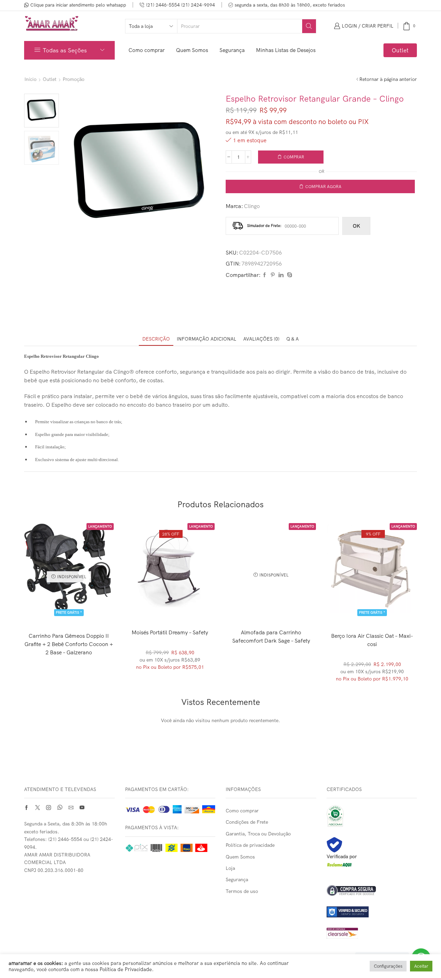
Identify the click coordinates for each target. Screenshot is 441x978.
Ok (356, 226)
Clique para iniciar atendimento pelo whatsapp (78, 5)
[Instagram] (48, 807)
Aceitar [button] (421, 966)
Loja (230, 868)
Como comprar (147, 50)
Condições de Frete (247, 822)
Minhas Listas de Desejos (286, 50)
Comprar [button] (170, 601)
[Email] (71, 807)
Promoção (73, 79)
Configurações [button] (388, 966)
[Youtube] (82, 807)
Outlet (400, 50)
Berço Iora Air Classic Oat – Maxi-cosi (372, 639)
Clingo (252, 205)
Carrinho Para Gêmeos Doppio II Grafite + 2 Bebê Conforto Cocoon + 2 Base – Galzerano (68, 644)
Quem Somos (192, 50)
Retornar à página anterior (388, 79)
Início (30, 79)
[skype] (288, 275)
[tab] (156, 339)
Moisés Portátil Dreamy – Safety (170, 632)
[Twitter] (37, 807)
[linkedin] (281, 275)
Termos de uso (242, 891)
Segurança (232, 50)
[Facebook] (264, 275)
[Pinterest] (273, 275)
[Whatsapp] (59, 807)
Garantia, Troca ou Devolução (258, 834)
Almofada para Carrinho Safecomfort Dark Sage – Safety (271, 636)
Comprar (294, 156)
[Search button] (309, 26)
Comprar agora (323, 186)
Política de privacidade (250, 845)
